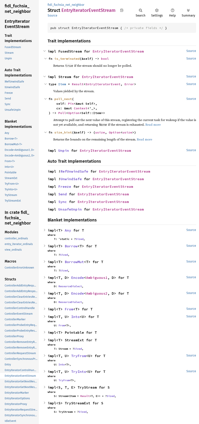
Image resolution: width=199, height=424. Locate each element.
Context (80, 108)
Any (68, 230)
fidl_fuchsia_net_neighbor (66, 5)
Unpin (63, 150)
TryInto (78, 371)
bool (105, 59)
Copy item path (122, 10)
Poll (62, 113)
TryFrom (78, 356)
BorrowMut (74, 262)
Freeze (64, 186)
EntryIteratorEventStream (118, 51)
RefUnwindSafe (74, 171)
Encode (77, 277)
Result (78, 84)
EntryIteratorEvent (103, 84)
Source (52, 15)
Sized (79, 239)
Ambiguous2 (96, 293)
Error (129, 84)
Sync (62, 201)
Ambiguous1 (96, 277)
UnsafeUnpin (70, 209)
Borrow (71, 246)
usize (100, 132)
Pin (71, 103)
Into (75, 316)
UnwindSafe (71, 179)
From (69, 309)
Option (74, 113)
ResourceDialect (70, 286)
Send (62, 194)
